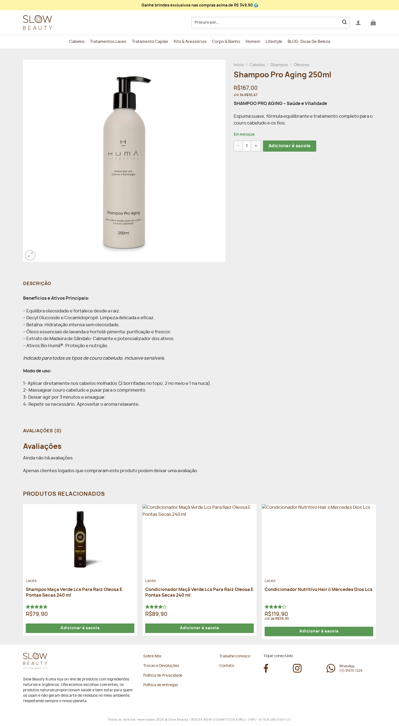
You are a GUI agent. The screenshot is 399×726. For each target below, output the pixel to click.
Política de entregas (160, 685)
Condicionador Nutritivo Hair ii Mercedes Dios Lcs (318, 589)
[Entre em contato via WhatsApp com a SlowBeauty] (331, 671)
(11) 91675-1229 (350, 670)
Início (239, 65)
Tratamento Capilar (150, 42)
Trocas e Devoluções (161, 666)
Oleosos (301, 65)
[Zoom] (30, 255)
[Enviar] (344, 22)
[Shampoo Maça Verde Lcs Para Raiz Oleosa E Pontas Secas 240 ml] (80, 539)
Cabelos (77, 42)
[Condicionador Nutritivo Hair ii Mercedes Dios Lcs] (319, 539)
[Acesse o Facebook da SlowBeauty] (266, 671)
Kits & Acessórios (190, 42)
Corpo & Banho (226, 42)
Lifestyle (274, 42)
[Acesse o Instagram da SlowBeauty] (297, 671)
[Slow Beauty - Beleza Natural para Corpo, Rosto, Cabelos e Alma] (50, 22)
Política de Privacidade (162, 675)
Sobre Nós (152, 656)
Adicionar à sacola (289, 146)
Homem (253, 42)
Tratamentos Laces (108, 42)
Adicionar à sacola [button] (80, 628)
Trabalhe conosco (234, 656)
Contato (226, 666)
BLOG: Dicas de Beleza (309, 42)
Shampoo (279, 65)
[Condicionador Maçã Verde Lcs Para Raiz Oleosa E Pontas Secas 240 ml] (199, 539)
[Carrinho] (373, 22)
